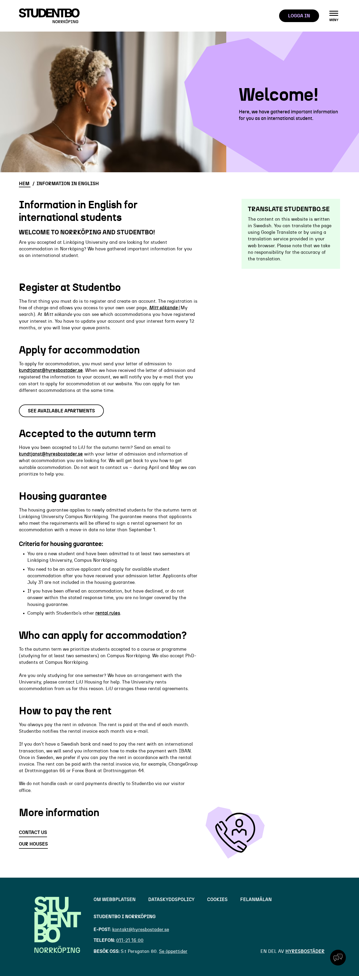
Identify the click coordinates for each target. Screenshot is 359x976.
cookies (217, 899)
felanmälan (256, 899)
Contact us (33, 832)
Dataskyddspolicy (171, 899)
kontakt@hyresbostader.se (140, 929)
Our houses (33, 844)
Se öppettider (173, 951)
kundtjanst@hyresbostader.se (51, 370)
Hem (24, 183)
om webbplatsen (115, 899)
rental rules (107, 613)
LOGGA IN (299, 16)
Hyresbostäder (305, 951)
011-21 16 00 (129, 940)
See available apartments (61, 411)
